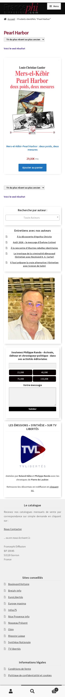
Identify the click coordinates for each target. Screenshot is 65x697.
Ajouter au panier (32, 167)
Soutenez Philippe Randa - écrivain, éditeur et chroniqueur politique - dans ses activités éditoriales (32, 356)
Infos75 (12, 610)
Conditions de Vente (19, 668)
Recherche (32, 691)
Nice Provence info (19, 616)
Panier (50, 688)
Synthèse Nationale (19, 642)
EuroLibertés (15, 597)
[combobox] (33, 218)
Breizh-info (14, 590)
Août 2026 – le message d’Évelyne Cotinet (34, 242)
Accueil (11, 19)
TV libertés (14, 648)
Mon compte (11, 691)
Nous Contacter (13, 529)
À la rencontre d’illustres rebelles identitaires (34, 247)
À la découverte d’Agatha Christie (34, 236)
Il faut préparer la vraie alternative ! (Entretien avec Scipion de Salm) (34, 264)
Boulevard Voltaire (18, 584)
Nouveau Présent (18, 622)
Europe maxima (17, 603)
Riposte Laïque (16, 636)
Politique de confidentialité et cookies (30, 675)
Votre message (32, 385)
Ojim (11, 629)
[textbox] (33, 217)
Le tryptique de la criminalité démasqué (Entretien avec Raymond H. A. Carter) (34, 255)
